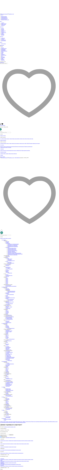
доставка (15, 443)
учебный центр (3, 32)
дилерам (10, 446)
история (7, 150)
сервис (1, 460)
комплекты (34, 143)
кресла (24, 138)
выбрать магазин (3, 453)
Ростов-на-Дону (3, 55)
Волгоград (3, 56)
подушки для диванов (7, 419)
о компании (2, 458)
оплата (1, 443)
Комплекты (42, 421)
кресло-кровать (17, 138)
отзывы (2, 33)
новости (2, 28)
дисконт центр (2, 147)
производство (11, 150)
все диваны (2, 138)
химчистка (3, 25)
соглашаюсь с (8, 437)
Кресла (30, 421)
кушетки (21, 138)
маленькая (2, 143)
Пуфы (32, 421)
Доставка (9, 147)
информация (2, 463)
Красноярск (3, 57)
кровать (31, 143)
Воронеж (2, 59)
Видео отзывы (3, 43)
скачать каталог (18, 464)
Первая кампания (4, 436)
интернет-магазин (4, 17)
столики (28, 138)
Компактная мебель (22, 422)
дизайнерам (3, 38)
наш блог (2, 29)
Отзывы (1, 155)
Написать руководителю (5, 19)
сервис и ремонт (3, 23)
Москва (2, 47)
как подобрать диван (3, 464)
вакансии (2, 34)
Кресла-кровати (13, 421)
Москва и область (4, 16)
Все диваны (2, 422)
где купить (2, 465)
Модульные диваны (47, 421)
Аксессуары (35, 421)
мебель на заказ (2, 238)
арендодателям (3, 40)
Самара (2, 52)
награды (2, 31)
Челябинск (3, 54)
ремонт (28, 443)
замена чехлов (3, 24)
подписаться (11, 434)
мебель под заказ (3, 135)
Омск (2, 53)
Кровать (38, 421)
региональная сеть (4, 18)
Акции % (6, 147)
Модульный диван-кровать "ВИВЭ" (10, 422)
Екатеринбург (3, 50)
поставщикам (3, 39)
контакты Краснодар (15, 146)
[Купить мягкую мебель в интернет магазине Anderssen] (29, 170)
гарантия (2, 22)
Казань (2, 51)
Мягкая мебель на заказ (53, 421)
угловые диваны (11, 138)
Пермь (2, 58)
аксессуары (31, 138)
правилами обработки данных (10, 437)
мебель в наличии (3, 140)
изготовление (8, 443)
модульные (38, 143)
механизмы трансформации (11, 464)
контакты (28, 150)
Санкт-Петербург (4, 48)
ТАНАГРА (28, 143)
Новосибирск (3, 49)
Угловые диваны (8, 421)
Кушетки (27, 421)
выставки (29, 440)
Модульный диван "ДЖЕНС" (21, 421)
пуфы (26, 138)
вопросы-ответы (23, 443)
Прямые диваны (3, 421)
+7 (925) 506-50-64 (17, 157)
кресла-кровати (16, 143)
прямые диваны (6, 138)
